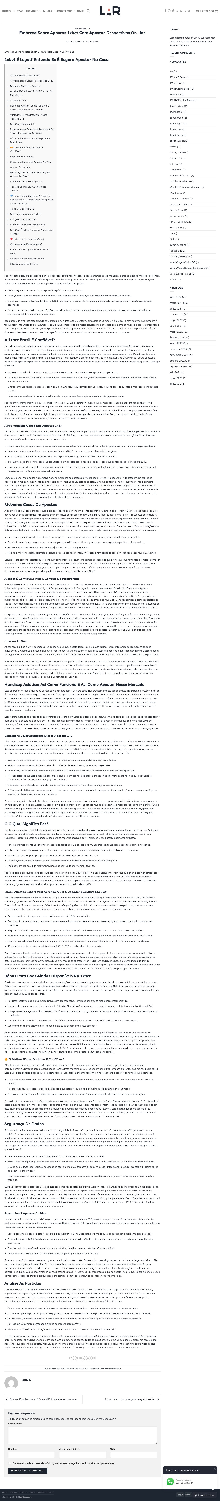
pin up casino (177, 215)
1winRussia (176, 111)
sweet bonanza (178, 244)
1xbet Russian (177, 140)
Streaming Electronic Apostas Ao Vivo (30, 161)
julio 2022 (175, 372)
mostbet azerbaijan (180, 181)
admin (96, 42)
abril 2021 (175, 383)
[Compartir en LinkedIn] (93, 1358)
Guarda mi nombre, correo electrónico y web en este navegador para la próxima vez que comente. (64, 1463)
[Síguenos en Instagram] (169, 10)
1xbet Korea (176, 129)
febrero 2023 (177, 337)
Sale (80, 11)
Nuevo (18, 11)
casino (173, 146)
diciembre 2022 (178, 349)
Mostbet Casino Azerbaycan (185, 186)
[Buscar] (88, 10)
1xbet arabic (176, 117)
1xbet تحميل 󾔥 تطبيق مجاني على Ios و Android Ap (130, 1399)
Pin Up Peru (176, 227)
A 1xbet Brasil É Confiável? (24, 75)
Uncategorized (82, 28)
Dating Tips (176, 158)
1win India (175, 94)
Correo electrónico (69, 1449)
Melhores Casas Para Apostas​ (26, 181)
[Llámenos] (185, 10)
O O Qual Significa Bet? (22, 123)
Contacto (64, 11)
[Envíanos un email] (181, 10)
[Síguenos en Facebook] (165, 10)
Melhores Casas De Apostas (25, 85)
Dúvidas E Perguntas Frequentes (27, 224)
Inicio (6, 11)
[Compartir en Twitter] (77, 1358)
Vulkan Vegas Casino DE (182, 262)
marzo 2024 (176, 314)
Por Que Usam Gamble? (23, 219)
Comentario (15, 1423)
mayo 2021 (176, 377)
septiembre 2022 (179, 366)
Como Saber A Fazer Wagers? (26, 244)
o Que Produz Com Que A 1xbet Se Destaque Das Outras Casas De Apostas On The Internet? (31, 199)
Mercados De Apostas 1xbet (25, 213)
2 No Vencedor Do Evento (24, 263)
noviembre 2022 (179, 354)
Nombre (13, 1449)
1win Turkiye (176, 106)
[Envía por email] (82, 1358)
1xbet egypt (176, 123)
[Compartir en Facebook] (71, 1358)
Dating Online (177, 152)
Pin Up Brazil (176, 210)
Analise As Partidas (20, 167)
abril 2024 (175, 308)
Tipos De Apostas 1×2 (22, 208)
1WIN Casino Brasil (180, 88)
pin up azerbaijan (179, 204)
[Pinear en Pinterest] (88, 1358)
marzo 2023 (176, 331)
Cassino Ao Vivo (18, 100)
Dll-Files (174, 163)
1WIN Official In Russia (182, 100)
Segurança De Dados (21, 156)
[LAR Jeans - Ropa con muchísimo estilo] (110, 11)
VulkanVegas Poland (180, 273)
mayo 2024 (176, 302)
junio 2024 (176, 296)
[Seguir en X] (177, 10)
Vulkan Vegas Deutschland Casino (188, 267)
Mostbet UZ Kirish (179, 198)
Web (112, 1449)
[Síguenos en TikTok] (173, 10)
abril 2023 (175, 325)
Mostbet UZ (176, 192)
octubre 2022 (177, 360)
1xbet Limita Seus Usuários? (28, 238)
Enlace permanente (112, 1368)
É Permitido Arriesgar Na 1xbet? (27, 258)
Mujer (47, 11)
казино (173, 279)
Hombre (32, 11)
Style (172, 238)
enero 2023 (176, 343)
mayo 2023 (176, 320)
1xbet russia (176, 134)
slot (172, 233)
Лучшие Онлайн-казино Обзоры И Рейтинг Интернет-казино (43, 1399)
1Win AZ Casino (178, 77)
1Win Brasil (176, 82)
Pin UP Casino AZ (179, 221)
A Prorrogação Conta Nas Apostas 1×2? (31, 80)
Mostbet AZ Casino (180, 175)
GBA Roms (175, 169)
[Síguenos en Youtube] (189, 10)
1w (171, 71)
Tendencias (176, 250)
